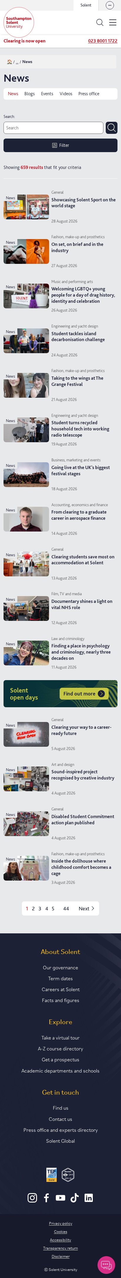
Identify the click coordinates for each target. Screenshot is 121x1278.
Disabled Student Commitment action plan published (82, 819)
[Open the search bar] (100, 22)
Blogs (29, 93)
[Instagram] (32, 1201)
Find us (60, 1107)
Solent (85, 5)
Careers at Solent (61, 988)
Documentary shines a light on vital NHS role (81, 604)
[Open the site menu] (112, 22)
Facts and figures (60, 999)
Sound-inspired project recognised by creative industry (82, 775)
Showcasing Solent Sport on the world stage (83, 203)
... (17, 61)
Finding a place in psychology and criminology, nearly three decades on (81, 652)
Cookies (60, 1231)
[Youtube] (60, 1201)
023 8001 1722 (102, 41)
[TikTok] (74, 1201)
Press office (88, 93)
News (13, 93)
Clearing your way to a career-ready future (81, 730)
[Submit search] (111, 128)
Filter (64, 145)
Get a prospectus (60, 1058)
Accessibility (60, 1239)
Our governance (60, 967)
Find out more (79, 693)
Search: (9, 116)
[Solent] (19, 22)
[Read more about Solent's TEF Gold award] (51, 1176)
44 (66, 908)
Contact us (60, 1118)
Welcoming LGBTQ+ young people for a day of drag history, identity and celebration (83, 295)
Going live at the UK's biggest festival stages (80, 470)
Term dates (60, 977)
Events (47, 93)
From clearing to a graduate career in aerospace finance (79, 515)
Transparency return (60, 1248)
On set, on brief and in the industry (77, 247)
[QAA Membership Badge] (68, 1176)
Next (84, 908)
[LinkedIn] (88, 1201)
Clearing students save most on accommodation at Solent (83, 560)
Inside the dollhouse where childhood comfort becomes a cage (81, 867)
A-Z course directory (60, 1048)
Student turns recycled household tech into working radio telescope (80, 429)
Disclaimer (61, 1256)
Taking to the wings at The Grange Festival (77, 381)
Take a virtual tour (60, 1037)
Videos (66, 93)
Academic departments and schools (60, 1070)
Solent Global (60, 1140)
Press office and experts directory (60, 1129)
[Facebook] (46, 1201)
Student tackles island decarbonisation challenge (78, 337)
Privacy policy (60, 1223)
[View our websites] (110, 5)
